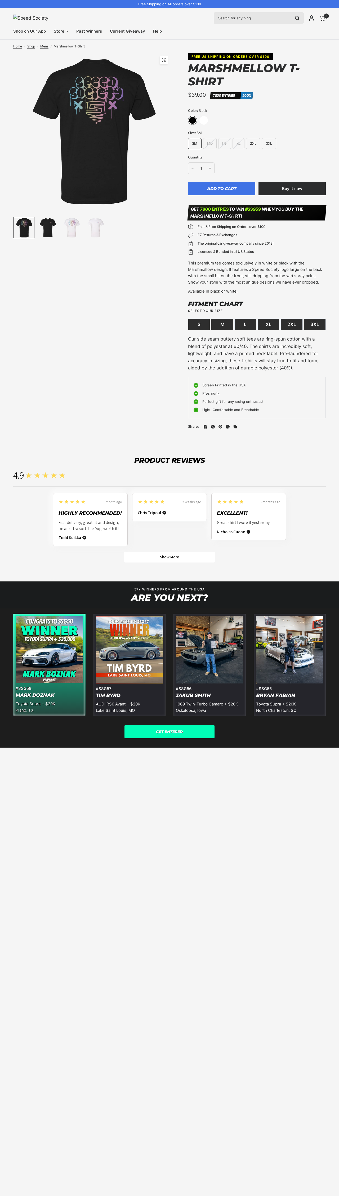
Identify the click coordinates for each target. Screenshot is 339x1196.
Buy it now (292, 188)
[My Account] (311, 18)
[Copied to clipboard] (235, 426)
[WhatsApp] (228, 426)
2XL (291, 324)
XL (268, 324)
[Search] (297, 18)
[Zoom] (164, 60)
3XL (314, 324)
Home (17, 46)
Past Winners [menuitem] (89, 31)
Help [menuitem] (157, 31)
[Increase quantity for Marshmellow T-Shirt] (210, 168)
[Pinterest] (220, 426)
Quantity (195, 157)
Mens (44, 46)
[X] (213, 426)
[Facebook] (205, 426)
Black (192, 120)
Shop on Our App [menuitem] (29, 31)
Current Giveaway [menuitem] (127, 31)
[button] (169, 731)
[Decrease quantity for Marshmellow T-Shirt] (192, 168)
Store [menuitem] (59, 31)
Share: (193, 426)
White (203, 120)
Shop (31, 46)
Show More (169, 556)
